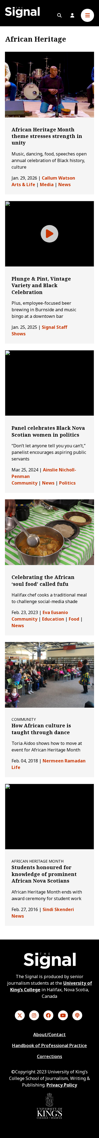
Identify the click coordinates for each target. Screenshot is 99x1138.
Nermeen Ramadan (64, 761)
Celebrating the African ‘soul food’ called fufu (43, 580)
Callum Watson (58, 178)
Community (24, 483)
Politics (67, 483)
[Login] (72, 15)
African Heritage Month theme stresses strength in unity (47, 136)
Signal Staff (54, 327)
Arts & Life (23, 184)
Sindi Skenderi (58, 909)
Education (53, 619)
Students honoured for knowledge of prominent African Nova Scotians (44, 874)
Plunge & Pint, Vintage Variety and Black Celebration (41, 285)
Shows (19, 334)
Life (16, 767)
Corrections (49, 1056)
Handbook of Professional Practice (49, 1045)
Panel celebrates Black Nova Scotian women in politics (48, 431)
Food (74, 619)
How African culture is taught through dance (41, 728)
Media (47, 184)
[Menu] (87, 15)
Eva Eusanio (55, 612)
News (64, 184)
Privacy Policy (61, 1085)
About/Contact (49, 1035)
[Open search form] (59, 15)
